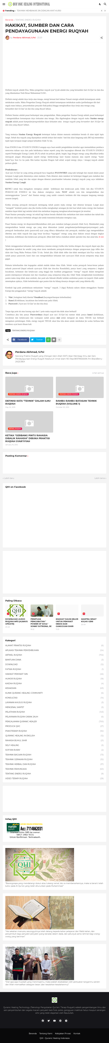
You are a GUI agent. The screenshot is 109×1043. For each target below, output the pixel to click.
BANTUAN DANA (54, 660)
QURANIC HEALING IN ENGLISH (54, 735)
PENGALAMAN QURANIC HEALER (54, 721)
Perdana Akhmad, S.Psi (29, 352)
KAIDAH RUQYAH (54, 683)
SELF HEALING (54, 745)
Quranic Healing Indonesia (57, 1038)
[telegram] (66, 1020)
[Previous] (101, 10)
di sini (101, 237)
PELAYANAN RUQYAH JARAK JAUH (54, 717)
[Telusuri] (105, 4)
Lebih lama (100, 478)
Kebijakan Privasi (63, 1033)
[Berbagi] (101, 38)
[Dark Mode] (100, 4)
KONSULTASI (54, 698)
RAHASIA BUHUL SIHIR (54, 740)
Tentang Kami (45, 1033)
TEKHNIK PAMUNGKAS (54, 769)
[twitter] (48, 1020)
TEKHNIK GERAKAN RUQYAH (54, 759)
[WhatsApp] (48, 339)
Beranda (9, 20)
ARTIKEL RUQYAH (54, 655)
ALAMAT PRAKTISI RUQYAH (54, 645)
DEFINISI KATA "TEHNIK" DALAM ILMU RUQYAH (28, 402)
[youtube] (54, 1020)
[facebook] (43, 1020)
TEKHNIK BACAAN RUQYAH (54, 755)
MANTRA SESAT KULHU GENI (89, 620)
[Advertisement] (54, 64)
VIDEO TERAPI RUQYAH (54, 778)
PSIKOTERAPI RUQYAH (54, 731)
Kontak (77, 1033)
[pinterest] (60, 1020)
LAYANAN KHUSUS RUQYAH (54, 702)
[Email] (53, 339)
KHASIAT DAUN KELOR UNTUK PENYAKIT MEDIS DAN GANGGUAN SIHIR (67, 623)
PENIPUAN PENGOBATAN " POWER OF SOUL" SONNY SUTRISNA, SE (41, 623)
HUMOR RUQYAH (54, 679)
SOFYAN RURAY (54, 750)
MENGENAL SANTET (54, 707)
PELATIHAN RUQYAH (54, 712)
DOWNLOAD (54, 664)
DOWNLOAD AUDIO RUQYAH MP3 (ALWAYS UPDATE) (16, 621)
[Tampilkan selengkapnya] (59, 339)
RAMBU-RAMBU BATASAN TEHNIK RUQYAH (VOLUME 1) (76, 402)
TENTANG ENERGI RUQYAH (28, 20)
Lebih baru (9, 478)
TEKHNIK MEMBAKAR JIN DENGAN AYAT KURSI (39, 10)
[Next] (105, 10)
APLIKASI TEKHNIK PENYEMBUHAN (54, 650)
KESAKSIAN (54, 688)
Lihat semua (98, 373)
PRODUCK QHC (54, 726)
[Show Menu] (3, 4)
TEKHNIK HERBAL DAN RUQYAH (54, 764)
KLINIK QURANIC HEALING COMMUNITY (54, 693)
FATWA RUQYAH (54, 669)
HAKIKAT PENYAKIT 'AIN (54, 674)
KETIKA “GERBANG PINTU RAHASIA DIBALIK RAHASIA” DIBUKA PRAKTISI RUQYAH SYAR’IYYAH (27, 438)
